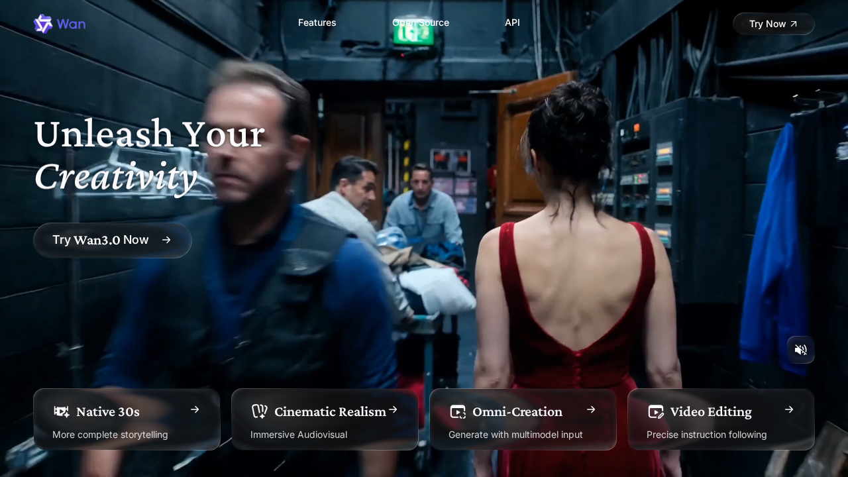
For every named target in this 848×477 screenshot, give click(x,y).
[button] (773, 23)
